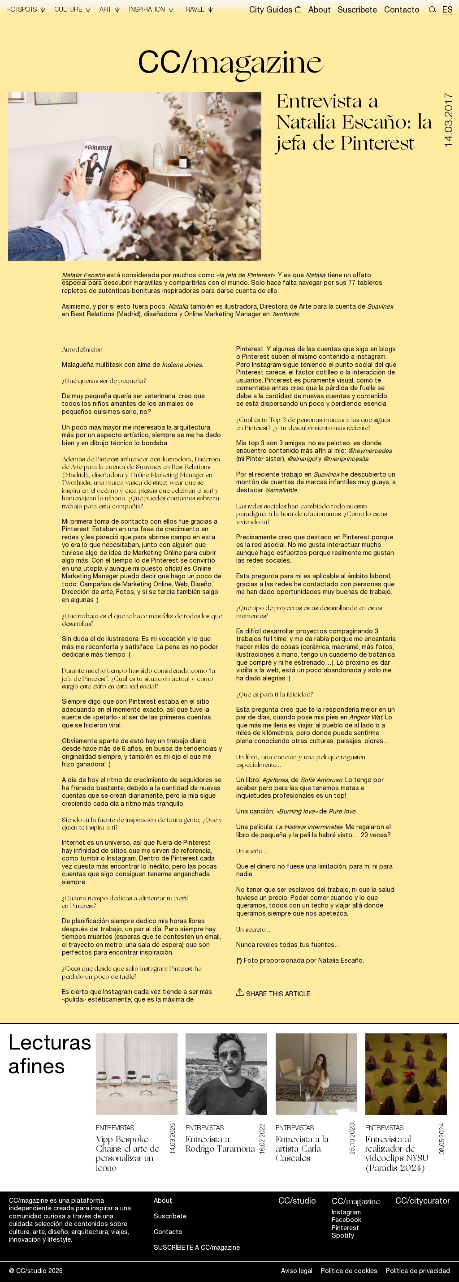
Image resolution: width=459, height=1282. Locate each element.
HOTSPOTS (21, 10)
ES (447, 11)
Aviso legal (296, 1272)
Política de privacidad (418, 1272)
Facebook (346, 1220)
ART (105, 10)
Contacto (402, 11)
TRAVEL (193, 10)
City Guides (271, 11)
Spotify (343, 1236)
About (319, 11)
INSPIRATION (147, 10)
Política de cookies (349, 1272)
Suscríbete (357, 11)
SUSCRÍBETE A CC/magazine (197, 1248)
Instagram (346, 1213)
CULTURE (68, 10)
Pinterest (345, 1229)
